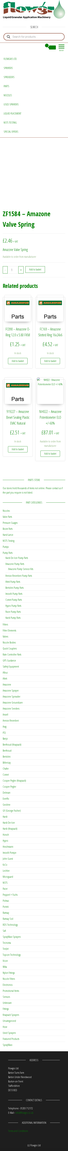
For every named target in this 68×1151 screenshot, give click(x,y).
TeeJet (6, 948)
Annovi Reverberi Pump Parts (18, 575)
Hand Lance (8, 534)
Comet (6, 774)
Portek (6, 906)
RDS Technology (10, 924)
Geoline (6, 804)
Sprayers (8, 68)
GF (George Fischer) (12, 810)
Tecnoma (7, 942)
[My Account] (40, 47)
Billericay (7, 762)
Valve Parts (7, 516)
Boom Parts (8, 528)
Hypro (5, 840)
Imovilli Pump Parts (13, 593)
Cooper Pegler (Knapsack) (14, 780)
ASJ (4, 732)
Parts (6, 86)
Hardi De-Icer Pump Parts (16, 558)
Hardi (5, 816)
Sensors (6, 997)
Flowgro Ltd (10, 59)
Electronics (8, 984)
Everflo (6, 798)
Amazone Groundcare (13, 702)
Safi (4, 930)
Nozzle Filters (9, 978)
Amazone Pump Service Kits (20, 569)
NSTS (5, 882)
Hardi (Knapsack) (10, 828)
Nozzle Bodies (9, 642)
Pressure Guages (10, 522)
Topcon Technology (12, 954)
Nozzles (8, 95)
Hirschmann (8, 846)
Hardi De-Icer (9, 822)
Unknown (7, 1003)
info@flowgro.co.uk (24, 1112)
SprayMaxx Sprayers (12, 936)
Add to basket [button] (18, 361)
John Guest (8, 858)
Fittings (6, 1009)
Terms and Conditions (18, 1131)
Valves (5, 636)
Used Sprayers (11, 104)
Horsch (6, 834)
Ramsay (6, 912)
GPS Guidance (9, 660)
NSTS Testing (10, 122)
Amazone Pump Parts (14, 564)
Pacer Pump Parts (13, 611)
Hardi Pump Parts (12, 617)
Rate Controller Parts (12, 654)
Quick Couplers (10, 648)
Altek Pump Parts (12, 581)
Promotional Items (11, 990)
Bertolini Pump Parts (14, 587)
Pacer (5, 888)
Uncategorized (9, 1021)
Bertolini (7, 756)
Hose (5, 1027)
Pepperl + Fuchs (10, 894)
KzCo (5, 864)
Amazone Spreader (11, 696)
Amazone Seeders (11, 708)
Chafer (6, 768)
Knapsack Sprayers (11, 1015)
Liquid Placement (12, 113)
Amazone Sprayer (11, 690)
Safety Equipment (11, 666)
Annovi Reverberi (11, 720)
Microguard (8, 876)
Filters (5, 624)
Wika (5, 966)
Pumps (6, 546)
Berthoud (7, 750)
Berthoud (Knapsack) (12, 744)
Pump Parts (8, 552)
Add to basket (35, 269)
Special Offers (11, 131)
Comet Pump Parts (13, 599)
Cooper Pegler (9, 786)
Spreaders (9, 77)
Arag (4, 726)
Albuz (5, 672)
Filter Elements (9, 630)
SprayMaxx (7, 1045)
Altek (5, 678)
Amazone (7, 684)
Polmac (6, 900)
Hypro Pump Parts (13, 605)
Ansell (5, 714)
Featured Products (11, 1039)
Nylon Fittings (9, 972)
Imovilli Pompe (9, 852)
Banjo (5, 738)
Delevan (6, 792)
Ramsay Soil (8, 918)
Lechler (6, 870)
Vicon (5, 960)
